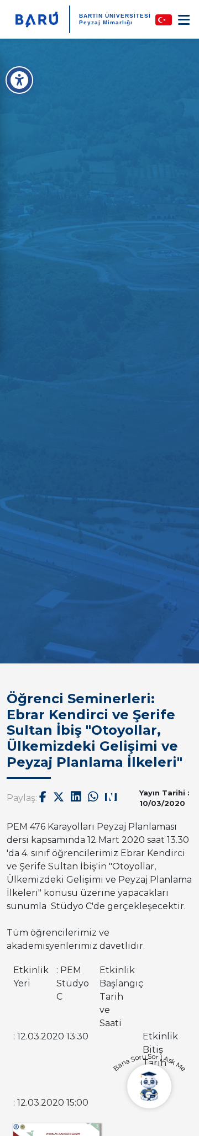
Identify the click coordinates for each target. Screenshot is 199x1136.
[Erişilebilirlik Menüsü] (19, 80)
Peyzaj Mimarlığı (106, 22)
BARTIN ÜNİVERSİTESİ (115, 16)
